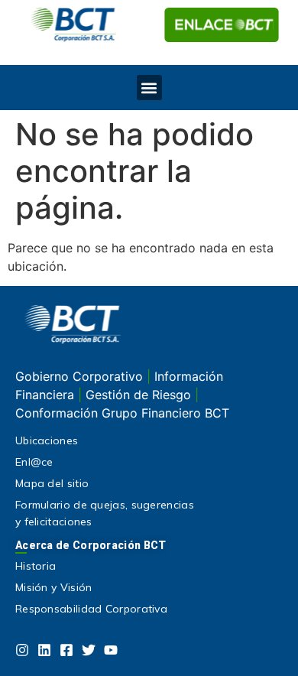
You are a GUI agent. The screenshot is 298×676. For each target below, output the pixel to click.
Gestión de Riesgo (140, 394)
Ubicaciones (46, 440)
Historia (35, 566)
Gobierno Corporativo (81, 376)
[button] (149, 87)
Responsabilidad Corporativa (91, 609)
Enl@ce (34, 462)
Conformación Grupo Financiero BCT (122, 413)
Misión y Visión (53, 587)
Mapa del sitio (52, 483)
